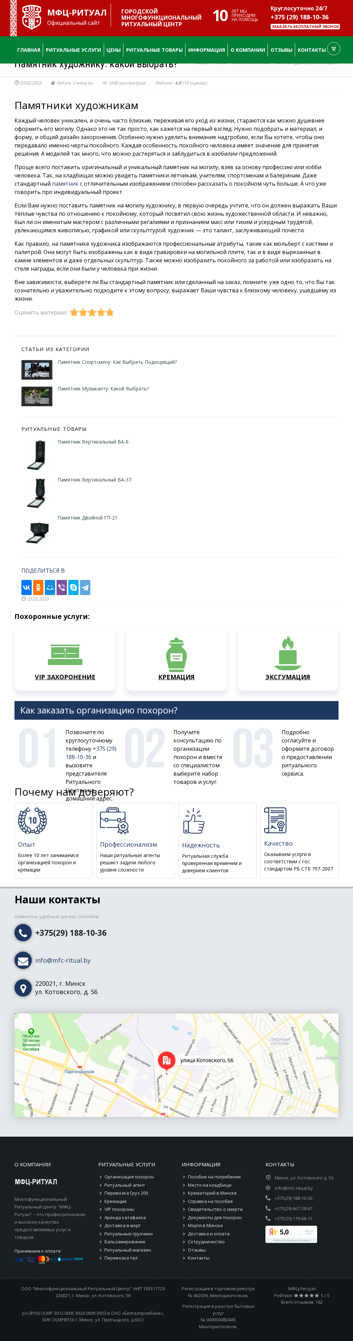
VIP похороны (119, 1209)
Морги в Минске (205, 1225)
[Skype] (73, 587)
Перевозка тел (121, 1258)
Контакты (199, 1258)
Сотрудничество (206, 1241)
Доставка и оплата (209, 1234)
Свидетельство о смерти (215, 1209)
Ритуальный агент (124, 1185)
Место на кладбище (210, 1185)
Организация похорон (129, 1177)
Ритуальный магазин (127, 1250)
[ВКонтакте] (26, 587)
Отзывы (197, 1250)
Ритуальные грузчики (128, 1234)
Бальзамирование (124, 1241)
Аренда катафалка (125, 1217)
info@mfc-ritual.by (63, 960)
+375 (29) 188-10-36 (300, 17)
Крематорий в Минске (212, 1193)
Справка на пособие (210, 1201)
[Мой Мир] (50, 587)
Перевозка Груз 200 (126, 1193)
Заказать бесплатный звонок (305, 26)
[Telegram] (85, 587)
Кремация (115, 1201)
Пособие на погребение (214, 1177)
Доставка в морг (122, 1225)
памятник (65, 183)
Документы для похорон (215, 1217)
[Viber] (62, 587)
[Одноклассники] (38, 587)
